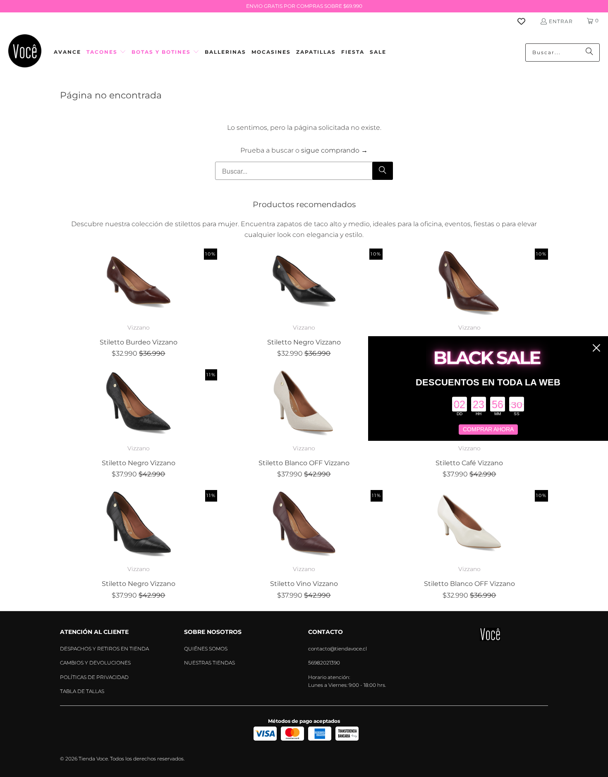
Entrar (561, 21)
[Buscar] (589, 52)
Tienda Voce (93, 758)
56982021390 (324, 663)
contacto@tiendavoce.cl (337, 649)
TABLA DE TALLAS (82, 691)
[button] (106, 52)
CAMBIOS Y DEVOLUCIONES (95, 663)
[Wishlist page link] (526, 21)
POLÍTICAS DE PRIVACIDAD (94, 677)
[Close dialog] (596, 347)
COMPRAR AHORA (488, 429)
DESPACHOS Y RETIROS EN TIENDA (104, 649)
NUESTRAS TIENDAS (209, 663)
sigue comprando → (334, 150)
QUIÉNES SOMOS (205, 649)
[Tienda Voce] (24, 52)
